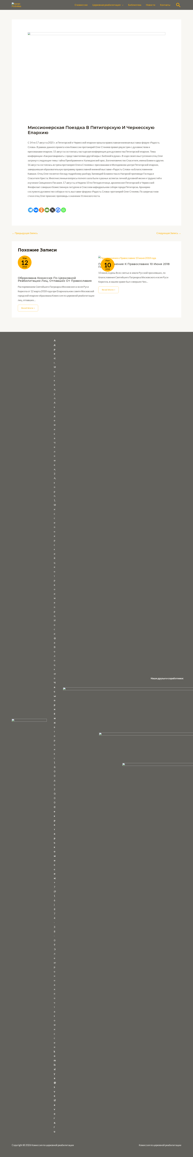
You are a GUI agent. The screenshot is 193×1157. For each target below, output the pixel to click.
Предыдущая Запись (25, 233)
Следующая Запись (168, 233)
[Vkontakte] (35, 210)
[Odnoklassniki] (41, 210)
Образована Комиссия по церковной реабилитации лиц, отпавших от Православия (55, 279)
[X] (52, 210)
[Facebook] (58, 210)
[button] (122, 5)
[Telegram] (30, 210)
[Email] (47, 210)
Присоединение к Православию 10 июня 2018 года (134, 265)
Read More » (28, 308)
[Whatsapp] (63, 210)
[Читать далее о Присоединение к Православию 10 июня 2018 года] (127, 257)
